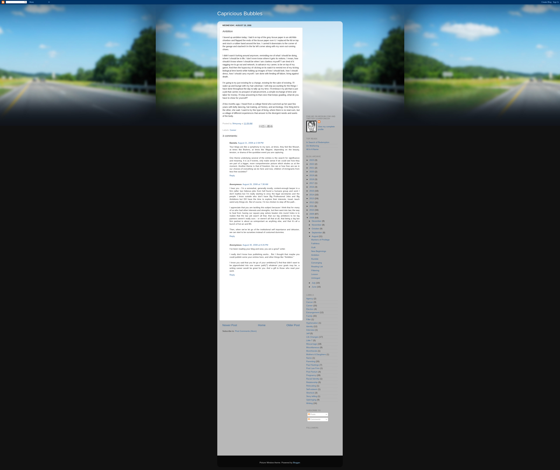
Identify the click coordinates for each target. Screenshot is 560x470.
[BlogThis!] (263, 126)
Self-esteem (311, 389)
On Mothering (312, 146)
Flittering (315, 270)
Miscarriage (311, 344)
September (317, 233)
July (314, 283)
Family (309, 316)
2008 (312, 218)
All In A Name (312, 149)
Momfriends (311, 351)
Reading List (317, 266)
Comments (315, 419)
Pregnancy (311, 375)
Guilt (313, 247)
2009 (312, 214)
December (317, 221)
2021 (312, 168)
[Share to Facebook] (268, 126)
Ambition (315, 255)
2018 (312, 179)
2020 (312, 172)
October (316, 229)
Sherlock (310, 393)
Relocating (311, 386)
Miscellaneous (312, 347)
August (315, 236)
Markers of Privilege (320, 240)
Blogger (296, 463)
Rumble (314, 259)
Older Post (293, 325)
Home (262, 325)
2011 (311, 206)
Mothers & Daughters (316, 354)
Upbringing (311, 400)
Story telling (311, 396)
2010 (312, 210)
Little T (309, 340)
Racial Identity (312, 379)
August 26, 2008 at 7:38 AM (255, 184)
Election (310, 309)
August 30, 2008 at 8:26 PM (255, 245)
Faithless (315, 243)
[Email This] (260, 126)
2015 (312, 191)
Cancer (309, 302)
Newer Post (229, 325)
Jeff (308, 333)
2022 (312, 164)
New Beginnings (318, 251)
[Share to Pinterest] (271, 126)
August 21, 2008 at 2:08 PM (251, 143)
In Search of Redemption (317, 142)
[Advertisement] (322, 67)
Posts (312, 414)
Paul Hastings (312, 365)
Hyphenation (312, 323)
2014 (312, 195)
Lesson (314, 274)
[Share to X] (265, 126)
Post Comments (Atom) (246, 331)
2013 (312, 198)
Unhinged (315, 278)
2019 (312, 175)
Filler (308, 319)
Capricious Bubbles (239, 13)
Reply (232, 176)
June (314, 287)
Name (309, 358)
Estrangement (312, 312)
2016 (312, 187)
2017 (312, 183)
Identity (309, 326)
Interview (310, 330)
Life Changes (312, 337)
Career (233, 130)
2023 (312, 160)
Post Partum (312, 372)
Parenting (310, 361)
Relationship (312, 382)
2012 (312, 202)
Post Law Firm (313, 368)
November (317, 225)
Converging (316, 263)
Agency (309, 299)
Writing (309, 403)
